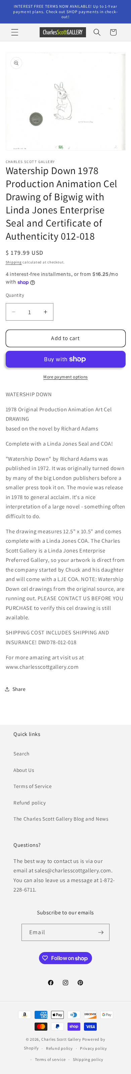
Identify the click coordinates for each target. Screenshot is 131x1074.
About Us (23, 770)
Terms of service (50, 1059)
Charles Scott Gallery (61, 1039)
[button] (15, 32)
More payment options (65, 377)
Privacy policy (93, 1048)
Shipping (14, 262)
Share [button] (19, 689)
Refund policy (29, 802)
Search (21, 753)
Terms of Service (32, 786)
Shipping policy (88, 1059)
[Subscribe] (101, 932)
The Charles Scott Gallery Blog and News (60, 818)
